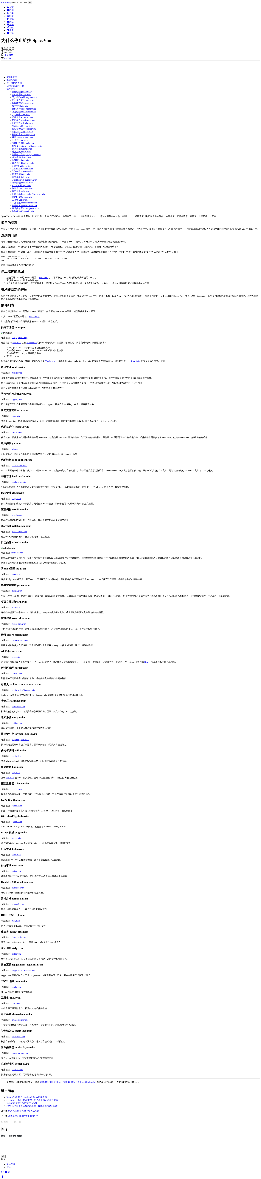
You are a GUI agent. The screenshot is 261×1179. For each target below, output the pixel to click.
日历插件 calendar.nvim (22, 123)
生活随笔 (8, 55)
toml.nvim (16, 987)
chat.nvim (16, 657)
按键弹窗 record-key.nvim (23, 134)
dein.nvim (17, 342)
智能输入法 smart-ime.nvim (24, 205)
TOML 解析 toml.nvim (22, 197)
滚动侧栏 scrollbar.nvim (22, 117)
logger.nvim (17, 970)
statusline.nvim (18, 706)
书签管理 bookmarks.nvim (24, 111)
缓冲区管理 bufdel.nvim (23, 143)
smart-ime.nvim (18, 1036)
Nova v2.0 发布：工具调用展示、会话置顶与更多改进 (32, 1106)
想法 (11, 22)
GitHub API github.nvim (22, 169)
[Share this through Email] (19, 1122)
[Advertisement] (82, 68)
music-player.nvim (20, 1053)
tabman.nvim (29, 690)
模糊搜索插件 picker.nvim (24, 129)
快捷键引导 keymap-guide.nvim (26, 154)
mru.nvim (16, 416)
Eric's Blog (6, 2)
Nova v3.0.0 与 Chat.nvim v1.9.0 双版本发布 (27, 1097)
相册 (11, 24)
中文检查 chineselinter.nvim (24, 203)
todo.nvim (16, 871)
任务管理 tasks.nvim (21, 174)
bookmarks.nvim (19, 482)
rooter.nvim (17, 373)
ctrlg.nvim (16, 954)
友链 (11, 27)
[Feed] (9, 1172)
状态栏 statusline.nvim (22, 149)
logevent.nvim (30, 970)
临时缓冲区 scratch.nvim (23, 211)
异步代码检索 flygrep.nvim (24, 97)
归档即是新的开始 (15, 86)
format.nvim (17, 432)
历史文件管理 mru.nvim (23, 100)
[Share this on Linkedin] (15, 1122)
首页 (11, 7)
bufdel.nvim (17, 673)
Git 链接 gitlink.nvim (21, 166)
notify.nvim (17, 723)
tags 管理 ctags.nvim (21, 114)
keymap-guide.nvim (20, 739)
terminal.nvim (18, 904)
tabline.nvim (17, 690)
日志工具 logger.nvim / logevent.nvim (28, 194)
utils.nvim (16, 1003)
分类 (11, 13)
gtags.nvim (16, 838)
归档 (11, 10)
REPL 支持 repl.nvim (21, 185)
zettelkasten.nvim (19, 531)
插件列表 (11, 89)
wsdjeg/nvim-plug (19, 337)
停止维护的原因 (14, 83)
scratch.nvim (17, 1069)
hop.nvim (16, 772)
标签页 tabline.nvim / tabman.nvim (27, 146)
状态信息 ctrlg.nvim (21, 191)
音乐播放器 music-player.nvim (25, 208)
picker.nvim (17, 591)
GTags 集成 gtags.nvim (22, 171)
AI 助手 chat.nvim (20, 140)
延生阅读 (11, 1164)
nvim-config (44, 277)
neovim (7, 58)
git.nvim (15, 449)
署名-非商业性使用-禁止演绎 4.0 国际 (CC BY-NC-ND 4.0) (67, 1082)
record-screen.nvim (20, 640)
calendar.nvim (17, 553)
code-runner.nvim (19, 465)
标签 (11, 16)
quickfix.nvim (18, 888)
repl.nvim (16, 921)
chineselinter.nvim (19, 1020)
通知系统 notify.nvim (21, 152)
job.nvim (16, 574)
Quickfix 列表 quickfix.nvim (24, 180)
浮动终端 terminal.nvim (22, 183)
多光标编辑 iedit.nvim (22, 157)
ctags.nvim (16, 498)
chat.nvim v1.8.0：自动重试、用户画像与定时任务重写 (32, 1100)
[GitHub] (2, 1172)
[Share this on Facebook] (11, 1122)
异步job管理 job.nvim (22, 126)
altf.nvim (16, 607)
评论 (9, 1167)
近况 (11, 33)
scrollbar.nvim (18, 515)
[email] (5, 1172)
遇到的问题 (12, 80)
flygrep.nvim (17, 399)
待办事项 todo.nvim (21, 177)
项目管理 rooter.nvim (21, 94)
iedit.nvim (16, 756)
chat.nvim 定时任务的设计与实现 (22, 1103)
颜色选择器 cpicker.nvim (23, 163)
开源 (11, 19)
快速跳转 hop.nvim (20, 160)
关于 (11, 30)
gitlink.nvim (17, 806)
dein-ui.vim (135, 361)
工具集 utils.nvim (19, 200)
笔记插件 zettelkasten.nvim (24, 120)
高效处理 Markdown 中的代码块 (23, 1116)
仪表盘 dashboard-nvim (22, 188)
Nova (146, 662)
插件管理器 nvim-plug (22, 91)
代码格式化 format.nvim (23, 103)
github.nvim (17, 821)
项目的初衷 (12, 77)
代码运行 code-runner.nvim (24, 109)
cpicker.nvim (17, 789)
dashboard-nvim (19, 937)
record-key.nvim (19, 624)
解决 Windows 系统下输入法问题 (23, 1111)
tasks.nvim (16, 854)
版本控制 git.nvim (20, 106)
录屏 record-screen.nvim (22, 137)
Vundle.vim (32, 342)
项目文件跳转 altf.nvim (22, 132)
